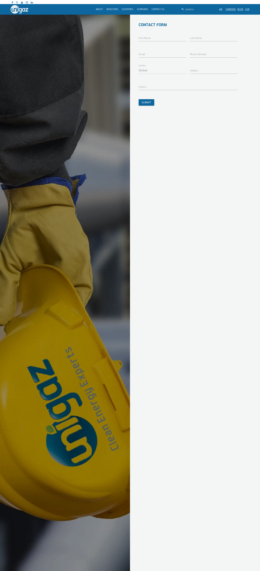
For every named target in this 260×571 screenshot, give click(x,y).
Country (142, 65)
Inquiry (142, 86)
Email (142, 54)
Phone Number (198, 54)
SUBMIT (146, 102)
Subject (194, 70)
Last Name (196, 38)
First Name (145, 38)
